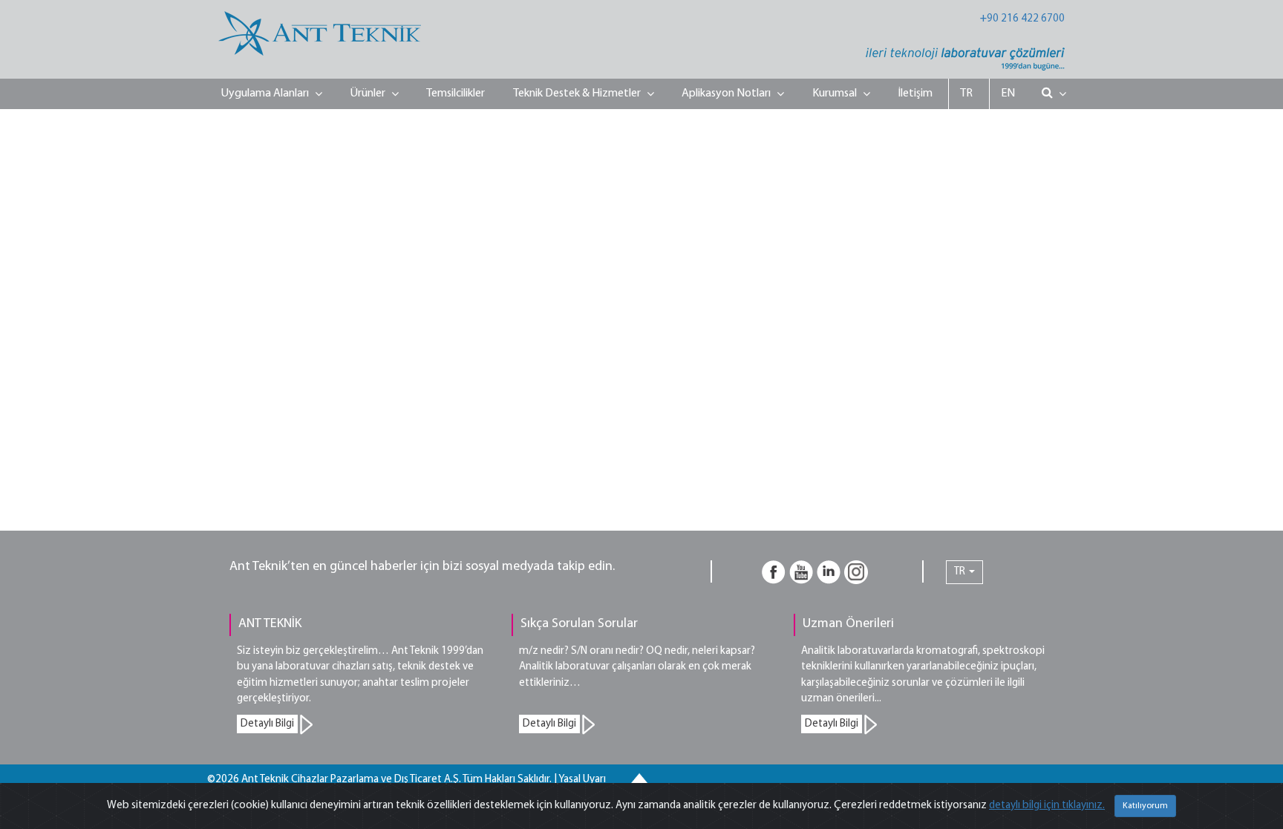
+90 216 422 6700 (1022, 18)
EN (1008, 93)
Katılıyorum (1145, 806)
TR (966, 93)
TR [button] (960, 571)
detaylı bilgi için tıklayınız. (1047, 805)
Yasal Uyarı (582, 779)
